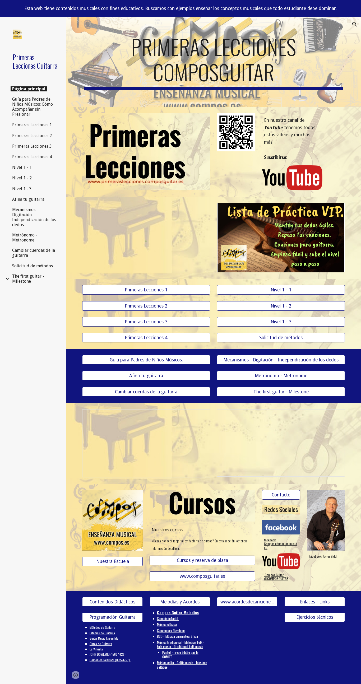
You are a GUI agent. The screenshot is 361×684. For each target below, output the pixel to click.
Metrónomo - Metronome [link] (24, 237)
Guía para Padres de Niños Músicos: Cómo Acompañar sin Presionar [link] (32, 107)
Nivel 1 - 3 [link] (22, 188)
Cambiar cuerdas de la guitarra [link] (33, 253)
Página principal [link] (28, 88)
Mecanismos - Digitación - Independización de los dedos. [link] (34, 217)
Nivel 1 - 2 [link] (22, 177)
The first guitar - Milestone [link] (28, 279)
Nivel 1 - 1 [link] (22, 167)
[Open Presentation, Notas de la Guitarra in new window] (200, 416)
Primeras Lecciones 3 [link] (32, 146)
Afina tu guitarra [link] (28, 199)
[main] (213, 62)
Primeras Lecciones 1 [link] (32, 124)
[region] (180, 8)
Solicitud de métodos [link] (32, 265)
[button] (354, 24)
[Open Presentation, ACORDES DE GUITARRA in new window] (335, 416)
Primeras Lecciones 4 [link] (32, 156)
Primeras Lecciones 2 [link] (32, 135)
